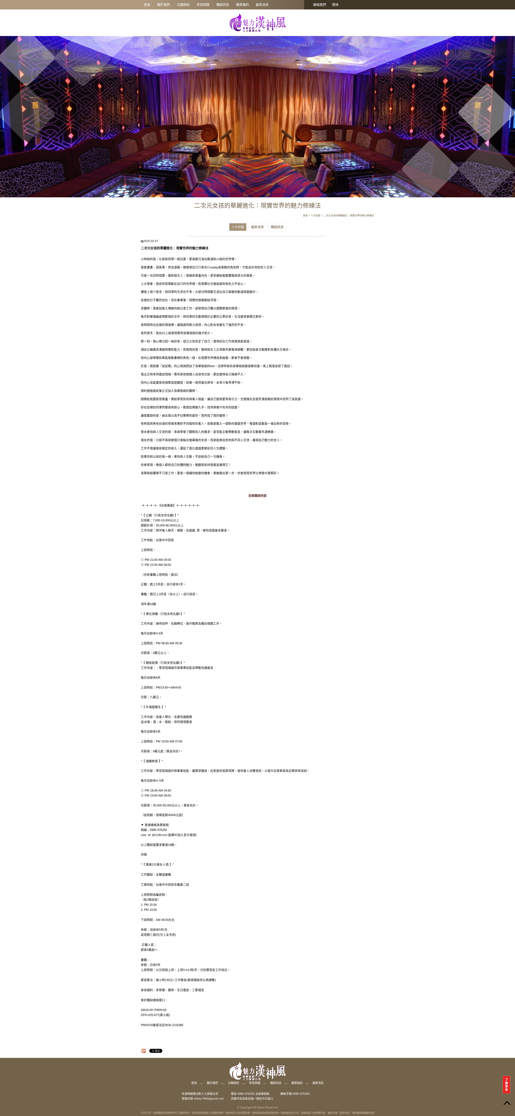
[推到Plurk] (144, 1051)
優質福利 (242, 4)
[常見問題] (257, 114)
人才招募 (237, 227)
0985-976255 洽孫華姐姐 (253, 1093)
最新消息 (262, 4)
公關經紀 (183, 4)
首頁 (147, 4)
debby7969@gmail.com (209, 1098)
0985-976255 (301, 1093)
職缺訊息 (222, 4)
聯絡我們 (319, 4)
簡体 (335, 4)
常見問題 (203, 4)
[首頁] (257, 22)
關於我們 (163, 4)
